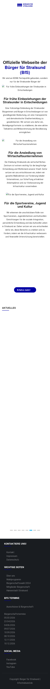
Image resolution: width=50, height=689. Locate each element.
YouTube (10, 667)
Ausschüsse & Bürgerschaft (19, 606)
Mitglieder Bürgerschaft (18, 587)
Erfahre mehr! (23, 289)
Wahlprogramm (13, 579)
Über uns (10, 575)
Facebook (11, 659)
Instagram (11, 663)
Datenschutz (12, 559)
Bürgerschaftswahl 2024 (18, 583)
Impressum (11, 556)
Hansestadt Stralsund (17, 590)
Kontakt (10, 552)
